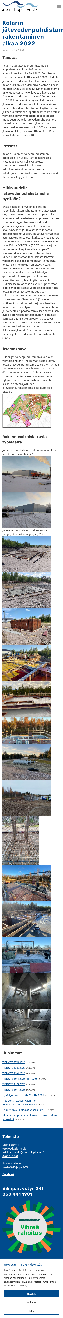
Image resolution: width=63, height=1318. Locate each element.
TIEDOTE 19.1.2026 (13, 1089)
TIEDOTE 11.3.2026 (13, 1084)
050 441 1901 (17, 1194)
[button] (59, 6)
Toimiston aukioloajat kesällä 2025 (23, 1110)
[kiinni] (59, 1263)
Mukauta (31, 1302)
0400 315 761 (10, 1156)
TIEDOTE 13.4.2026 (13, 1073)
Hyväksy (31, 1293)
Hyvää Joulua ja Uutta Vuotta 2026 (23, 1095)
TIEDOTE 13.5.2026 (13, 1068)
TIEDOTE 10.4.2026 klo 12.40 (19, 1079)
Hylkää (31, 1311)
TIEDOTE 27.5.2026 (13, 1062)
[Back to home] (20, 6)
